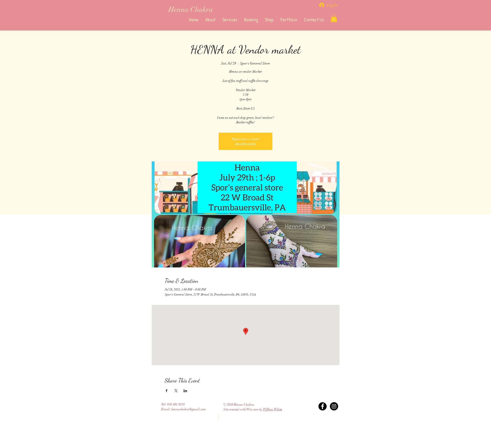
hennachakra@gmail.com (188, 409)
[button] (333, 18)
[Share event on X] (176, 390)
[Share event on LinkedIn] (185, 390)
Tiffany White (272, 409)
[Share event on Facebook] (166, 390)
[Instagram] (334, 406)
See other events (245, 144)
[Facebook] (322, 406)
